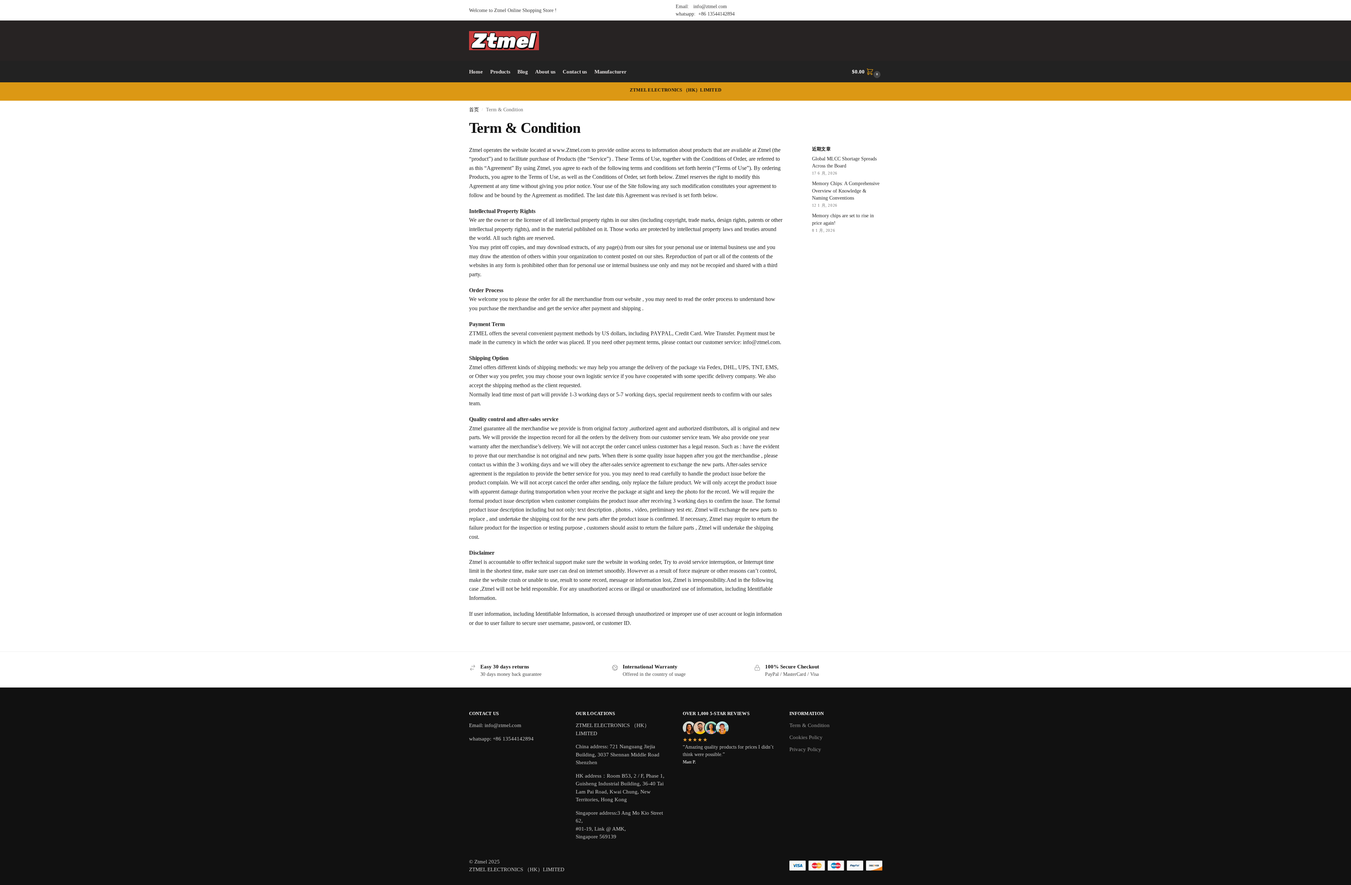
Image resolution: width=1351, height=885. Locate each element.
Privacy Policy (805, 749)
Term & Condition (809, 725)
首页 (474, 109)
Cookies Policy (806, 737)
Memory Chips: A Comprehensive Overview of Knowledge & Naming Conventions (845, 191)
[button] (867, 71)
